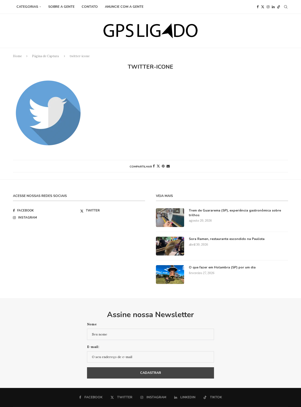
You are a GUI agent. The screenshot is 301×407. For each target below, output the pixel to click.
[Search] (285, 7)
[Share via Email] (168, 166)
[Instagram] (268, 7)
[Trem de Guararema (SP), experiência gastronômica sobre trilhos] (170, 217)
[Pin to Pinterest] (163, 166)
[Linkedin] (273, 7)
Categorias (27, 6)
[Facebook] (258, 7)
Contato (90, 6)
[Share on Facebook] (154, 166)
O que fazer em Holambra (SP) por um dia (222, 267)
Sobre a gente (61, 6)
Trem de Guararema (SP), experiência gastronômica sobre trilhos (235, 212)
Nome (92, 324)
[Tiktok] (278, 7)
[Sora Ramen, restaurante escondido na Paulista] (170, 246)
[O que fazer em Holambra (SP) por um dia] (170, 274)
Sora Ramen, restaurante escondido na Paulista (227, 239)
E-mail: (93, 347)
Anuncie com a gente (124, 6)
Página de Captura (45, 56)
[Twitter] (262, 7)
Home (17, 56)
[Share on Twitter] (158, 166)
